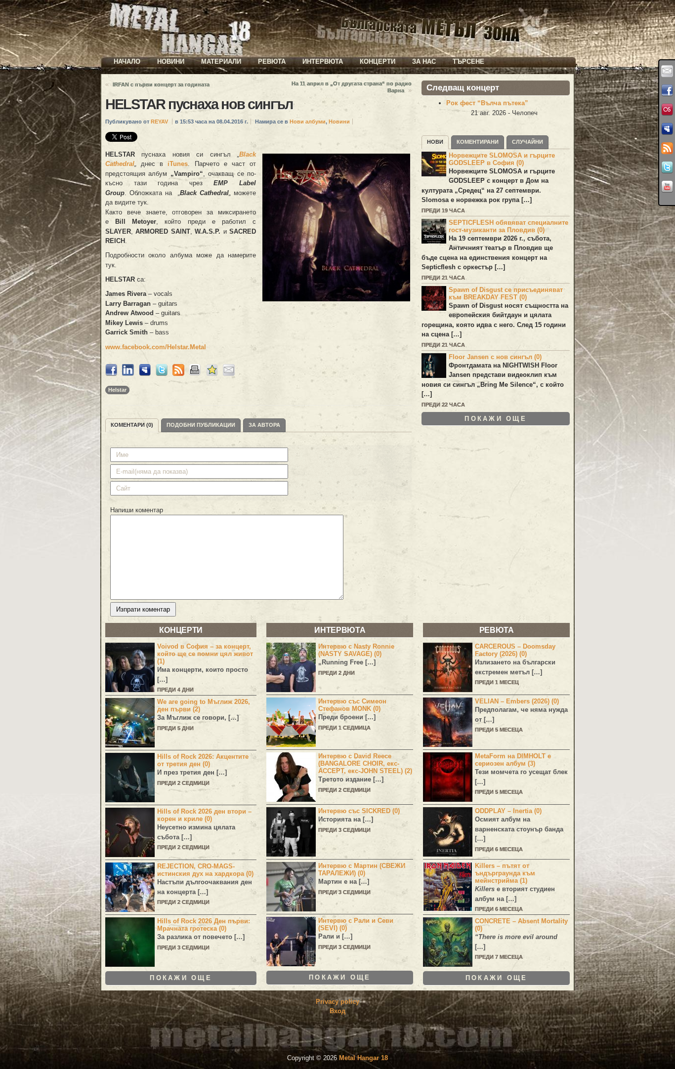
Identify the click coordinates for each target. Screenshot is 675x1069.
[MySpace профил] (667, 129)
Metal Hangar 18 (363, 1058)
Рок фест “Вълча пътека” (487, 103)
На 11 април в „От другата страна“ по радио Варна (352, 87)
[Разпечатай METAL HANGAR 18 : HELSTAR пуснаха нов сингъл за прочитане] (195, 373)
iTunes (178, 163)
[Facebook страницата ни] (667, 90)
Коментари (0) (132, 425)
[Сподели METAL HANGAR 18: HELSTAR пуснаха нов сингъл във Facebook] (111, 373)
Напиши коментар (136, 510)
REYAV (159, 121)
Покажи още (495, 418)
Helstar (117, 390)
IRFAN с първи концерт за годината (161, 84)
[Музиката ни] (667, 110)
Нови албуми (308, 121)
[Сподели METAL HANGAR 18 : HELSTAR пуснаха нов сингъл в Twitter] (162, 373)
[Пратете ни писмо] (667, 71)
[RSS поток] (667, 148)
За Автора (264, 425)
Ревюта (272, 61)
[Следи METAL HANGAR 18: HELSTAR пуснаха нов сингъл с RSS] (178, 373)
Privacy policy (337, 1001)
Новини (170, 61)
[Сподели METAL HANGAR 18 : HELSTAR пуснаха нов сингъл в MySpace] (145, 373)
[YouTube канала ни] (667, 187)
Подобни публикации (201, 425)
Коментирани (478, 142)
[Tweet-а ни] (667, 167)
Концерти (377, 61)
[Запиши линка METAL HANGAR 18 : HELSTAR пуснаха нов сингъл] (212, 373)
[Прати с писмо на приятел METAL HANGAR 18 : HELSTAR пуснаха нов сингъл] (229, 373)
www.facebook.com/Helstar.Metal (155, 347)
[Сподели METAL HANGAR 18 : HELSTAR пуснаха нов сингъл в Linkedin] (128, 373)
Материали (221, 61)
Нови (435, 142)
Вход (337, 1011)
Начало (127, 61)
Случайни (527, 142)
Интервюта (322, 61)
